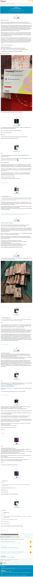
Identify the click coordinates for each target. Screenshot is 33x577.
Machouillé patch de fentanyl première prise (9, 547)
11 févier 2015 (14, 553)
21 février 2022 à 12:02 (16, 379)
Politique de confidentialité (15, 575)
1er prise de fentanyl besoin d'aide (7, 541)
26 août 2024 (13, 542)
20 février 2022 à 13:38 (16, 18)
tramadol (16, 23)
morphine (2, 34)
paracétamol (3, 358)
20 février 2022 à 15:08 (16, 151)
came (30, 334)
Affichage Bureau (3, 575)
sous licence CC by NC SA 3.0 (24, 572)
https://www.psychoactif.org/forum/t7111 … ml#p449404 (9, 385)
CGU (19, 575)
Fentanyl (9, 32)
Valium (23, 450)
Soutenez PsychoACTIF (9, 571)
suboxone (11, 324)
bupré (23, 229)
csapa (27, 164)
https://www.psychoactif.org (15, 572)
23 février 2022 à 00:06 (16, 507)
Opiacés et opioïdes (6, 3)
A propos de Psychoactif (9, 575)
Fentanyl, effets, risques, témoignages (8, 557)
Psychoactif (1, 559)
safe (3, 462)
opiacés (29, 37)
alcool (6, 460)
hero (14, 408)
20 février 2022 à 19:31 (16, 256)
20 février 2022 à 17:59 (16, 193)
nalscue (15, 165)
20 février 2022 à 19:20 (16, 221)
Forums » (1, 3)
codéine (13, 23)
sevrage (23, 451)
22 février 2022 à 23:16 (16, 444)
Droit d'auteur (2, 572)
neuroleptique (3, 365)
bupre (12, 420)
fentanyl (3, 169)
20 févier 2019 (12, 548)
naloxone (16, 164)
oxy (16, 408)
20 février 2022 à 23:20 (16, 351)
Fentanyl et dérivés (12, 3)
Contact (22, 575)
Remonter (2, 534)
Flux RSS (25, 575)
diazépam (15, 30)
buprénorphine (20, 23)
